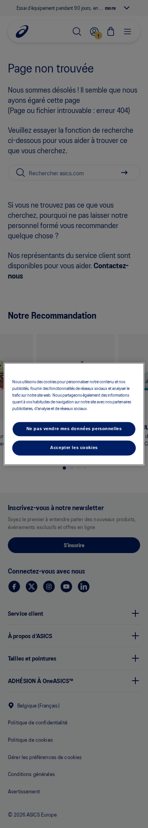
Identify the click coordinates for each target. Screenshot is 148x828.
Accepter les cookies (73, 448)
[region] (74, 413)
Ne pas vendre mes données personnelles (74, 429)
